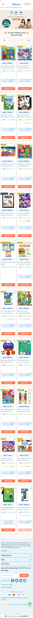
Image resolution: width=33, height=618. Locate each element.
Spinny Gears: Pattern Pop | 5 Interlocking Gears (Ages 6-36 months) (24, 166)
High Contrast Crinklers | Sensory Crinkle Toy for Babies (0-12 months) (7, 215)
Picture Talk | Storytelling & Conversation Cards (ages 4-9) (24, 264)
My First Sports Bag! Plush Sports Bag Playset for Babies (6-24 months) (8, 362)
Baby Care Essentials (6, 587)
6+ (18, 40)
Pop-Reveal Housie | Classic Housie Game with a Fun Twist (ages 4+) (8, 166)
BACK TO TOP (16, 615)
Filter (4, 40)
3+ (14, 40)
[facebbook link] (12, 580)
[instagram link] (20, 580)
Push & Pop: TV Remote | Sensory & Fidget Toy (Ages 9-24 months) (24, 509)
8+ (22, 40)
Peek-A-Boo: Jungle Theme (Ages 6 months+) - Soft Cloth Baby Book (8, 116)
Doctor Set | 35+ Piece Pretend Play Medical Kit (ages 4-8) (23, 67)
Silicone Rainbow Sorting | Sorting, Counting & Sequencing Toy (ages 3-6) (24, 460)
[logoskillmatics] (16, 4)
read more (4, 550)
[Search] (26, 4)
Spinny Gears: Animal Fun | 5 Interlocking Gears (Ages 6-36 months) (8, 67)
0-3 (11, 40)
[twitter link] (16, 580)
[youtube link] (24, 580)
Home (2, 7)
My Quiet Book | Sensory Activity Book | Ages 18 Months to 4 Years (7, 509)
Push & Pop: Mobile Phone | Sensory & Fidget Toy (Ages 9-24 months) (8, 313)
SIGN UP (24, 575)
